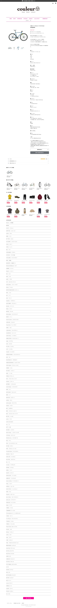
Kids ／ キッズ (8, 273)
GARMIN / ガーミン (9, 585)
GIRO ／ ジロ (8, 357)
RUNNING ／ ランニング (9, 268)
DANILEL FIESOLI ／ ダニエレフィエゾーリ (12, 338)
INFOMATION (19, 18)
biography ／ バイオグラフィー (10, 300)
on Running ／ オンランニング (10, 435)
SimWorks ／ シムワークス (10, 486)
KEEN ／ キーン (8, 389)
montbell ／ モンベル (9, 588)
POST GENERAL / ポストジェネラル (11, 564)
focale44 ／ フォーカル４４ (10, 351)
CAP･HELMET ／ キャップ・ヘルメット (11, 241)
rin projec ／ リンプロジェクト (10, 464)
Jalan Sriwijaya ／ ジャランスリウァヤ (11, 386)
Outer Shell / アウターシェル (10, 548)
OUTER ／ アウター (9, 233)
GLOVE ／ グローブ (9, 244)
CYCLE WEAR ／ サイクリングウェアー (11, 257)
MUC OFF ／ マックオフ (9, 416)
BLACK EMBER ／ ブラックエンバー (11, 303)
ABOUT (14, 18)
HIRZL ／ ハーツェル (9, 373)
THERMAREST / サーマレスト (10, 510)
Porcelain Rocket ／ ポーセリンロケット (12, 451)
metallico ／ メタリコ (9, 405)
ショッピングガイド (36, 18)
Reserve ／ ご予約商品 (9, 222)
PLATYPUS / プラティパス (10, 561)
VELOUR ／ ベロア (9, 529)
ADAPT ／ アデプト (9, 279)
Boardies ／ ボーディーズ (10, 306)
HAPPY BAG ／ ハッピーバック (10, 230)
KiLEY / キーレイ (8, 580)
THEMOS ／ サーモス (9, 507)
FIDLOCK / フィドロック (9, 591)
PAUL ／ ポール (8, 440)
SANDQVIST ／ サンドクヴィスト (11, 478)
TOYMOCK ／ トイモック (10, 521)
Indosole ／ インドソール (10, 381)
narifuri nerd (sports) (9, 421)
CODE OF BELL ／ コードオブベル (11, 335)
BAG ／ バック (8, 249)
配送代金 (7, 225)
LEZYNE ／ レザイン (9, 400)
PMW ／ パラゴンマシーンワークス (11, 448)
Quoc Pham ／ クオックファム (10, 459)
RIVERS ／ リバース (9, 470)
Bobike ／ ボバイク (9, 308)
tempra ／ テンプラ (9, 505)
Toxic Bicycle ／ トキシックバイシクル (12, 518)
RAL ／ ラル (8, 462)
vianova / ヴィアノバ (9, 583)
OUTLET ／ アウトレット (9, 228)
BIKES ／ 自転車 (8, 260)
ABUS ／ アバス (8, 276)
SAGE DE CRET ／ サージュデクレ (11, 475)
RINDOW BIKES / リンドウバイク (11, 545)
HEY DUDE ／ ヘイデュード (10, 370)
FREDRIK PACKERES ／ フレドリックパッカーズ (13, 354)
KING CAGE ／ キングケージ (10, 397)
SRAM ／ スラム (8, 491)
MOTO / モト (8, 572)
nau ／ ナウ (8, 424)
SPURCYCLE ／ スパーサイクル (10, 502)
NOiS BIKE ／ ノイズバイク (10, 429)
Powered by (27, 606)
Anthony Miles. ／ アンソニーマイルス (11, 284)
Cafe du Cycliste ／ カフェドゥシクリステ (12, 319)
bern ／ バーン (8, 295)
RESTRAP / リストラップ (9, 577)
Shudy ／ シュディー (9, 483)
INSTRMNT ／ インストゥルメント (11, 384)
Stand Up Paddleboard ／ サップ (11, 265)
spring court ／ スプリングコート (11, 499)
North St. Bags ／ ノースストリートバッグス (12, 432)
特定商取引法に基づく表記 (17, 603)
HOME (11, 18)
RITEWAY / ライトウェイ (9, 569)
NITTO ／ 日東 (8, 427)
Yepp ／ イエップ (8, 537)
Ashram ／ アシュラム (9, 287)
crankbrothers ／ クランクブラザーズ (11, 330)
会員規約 (23, 603)
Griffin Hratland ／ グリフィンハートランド (12, 365)
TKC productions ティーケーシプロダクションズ (13, 513)
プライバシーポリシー (9, 603)
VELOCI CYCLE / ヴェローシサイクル (11, 526)
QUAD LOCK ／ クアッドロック (10, 456)
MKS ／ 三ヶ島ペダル (9, 408)
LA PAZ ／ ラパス (8, 534)
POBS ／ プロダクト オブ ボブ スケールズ (12, 542)
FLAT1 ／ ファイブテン (9, 349)
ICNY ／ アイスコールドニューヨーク (11, 378)
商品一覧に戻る (28, 598)
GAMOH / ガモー (8, 556)
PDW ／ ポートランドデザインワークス (11, 443)
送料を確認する (39, 31)
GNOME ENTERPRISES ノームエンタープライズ (13, 362)
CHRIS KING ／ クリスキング (10, 322)
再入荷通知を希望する (40, 152)
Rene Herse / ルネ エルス (10, 553)
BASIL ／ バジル (8, 292)
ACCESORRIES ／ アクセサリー (11, 252)
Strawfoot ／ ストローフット (10, 494)
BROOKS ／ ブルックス (9, 311)
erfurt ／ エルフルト (9, 343)
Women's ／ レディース (9, 271)
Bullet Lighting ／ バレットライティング (12, 314)
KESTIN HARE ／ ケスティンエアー (11, 392)
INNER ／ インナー (9, 236)
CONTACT (31, 18)
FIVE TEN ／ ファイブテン (10, 346)
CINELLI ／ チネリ (8, 327)
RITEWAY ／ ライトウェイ (10, 467)
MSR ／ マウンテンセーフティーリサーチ (12, 413)
